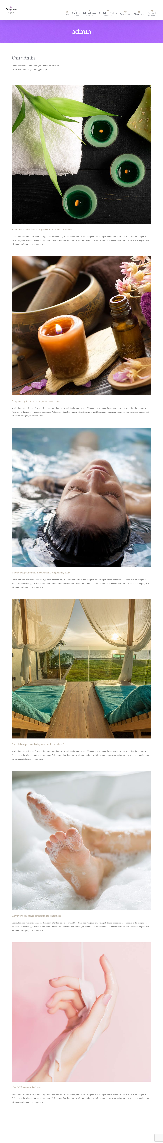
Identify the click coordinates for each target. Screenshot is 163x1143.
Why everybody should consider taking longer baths (36, 915)
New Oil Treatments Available (26, 1087)
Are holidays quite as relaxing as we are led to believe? (38, 744)
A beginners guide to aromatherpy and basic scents (36, 401)
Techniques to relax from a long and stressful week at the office (41, 229)
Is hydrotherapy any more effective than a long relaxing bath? (41, 572)
